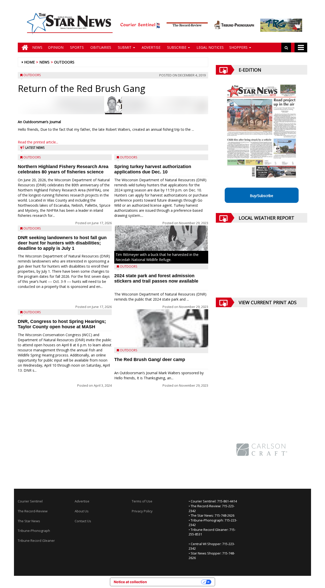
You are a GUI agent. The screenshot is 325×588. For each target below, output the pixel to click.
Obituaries (100, 47)
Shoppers (239, 47)
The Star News (29, 521)
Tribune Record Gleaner (36, 540)
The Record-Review (32, 511)
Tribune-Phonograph (34, 530)
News (37, 47)
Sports (76, 47)
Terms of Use (142, 501)
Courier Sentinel (30, 501)
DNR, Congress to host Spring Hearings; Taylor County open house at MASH (62, 324)
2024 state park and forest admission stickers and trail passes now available (156, 278)
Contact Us (83, 521)
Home (29, 62)
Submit (125, 47)
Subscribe (176, 47)
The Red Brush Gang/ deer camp (149, 359)
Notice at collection (130, 582)
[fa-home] (23, 47)
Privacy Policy (142, 511)
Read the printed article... (38, 142)
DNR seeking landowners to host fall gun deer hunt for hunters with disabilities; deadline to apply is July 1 (62, 243)
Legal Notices (210, 47)
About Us (82, 511)
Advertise (150, 47)
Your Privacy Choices (176, 582)
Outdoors (64, 62)
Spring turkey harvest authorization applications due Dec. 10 (152, 169)
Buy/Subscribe (261, 195)
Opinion (55, 47)
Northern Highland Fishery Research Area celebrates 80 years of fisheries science (63, 169)
